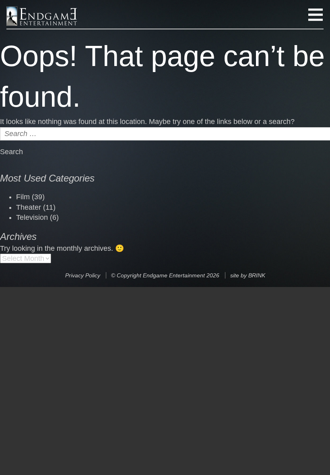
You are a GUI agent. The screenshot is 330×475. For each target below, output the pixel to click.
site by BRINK (247, 275)
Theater (28, 207)
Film (23, 197)
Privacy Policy (82, 275)
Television (32, 217)
